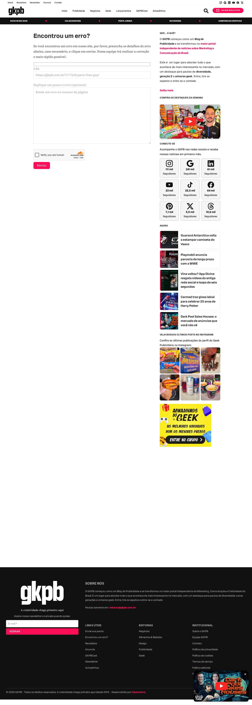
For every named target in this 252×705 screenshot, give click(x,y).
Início (64, 10)
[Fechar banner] (245, 674)
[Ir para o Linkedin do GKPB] (229, 2)
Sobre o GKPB (200, 631)
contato (58, 2)
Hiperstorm (138, 692)
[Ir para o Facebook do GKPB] (238, 2)
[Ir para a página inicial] (16, 11)
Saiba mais (166, 90)
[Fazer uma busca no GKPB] (206, 11)
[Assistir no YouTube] (190, 121)
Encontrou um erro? (96, 637)
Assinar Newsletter (230, 10)
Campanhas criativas (230, 21)
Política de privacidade (205, 649)
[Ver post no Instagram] (169, 360)
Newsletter (35, 2)
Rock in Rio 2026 (18, 21)
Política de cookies (202, 655)
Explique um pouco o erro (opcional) (59, 85)
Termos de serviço (202, 661)
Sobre (10, 2)
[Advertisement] (185, 505)
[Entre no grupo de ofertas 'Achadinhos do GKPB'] (185, 425)
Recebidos (21, 2)
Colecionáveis (73, 21)
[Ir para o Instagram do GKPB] (221, 2)
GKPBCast (142, 10)
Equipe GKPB (200, 637)
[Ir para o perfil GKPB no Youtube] (233, 2)
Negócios (95, 10)
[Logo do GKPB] (42, 593)
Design (143, 643)
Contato (197, 643)
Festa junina (125, 21)
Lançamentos (123, 10)
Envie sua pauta (94, 631)
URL (36, 69)
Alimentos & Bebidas (150, 637)
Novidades (175, 21)
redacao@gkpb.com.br (122, 607)
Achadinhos (159, 10)
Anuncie (47, 2)
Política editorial (201, 667)
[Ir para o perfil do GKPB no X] (242, 2)
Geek (108, 10)
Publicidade (79, 10)
